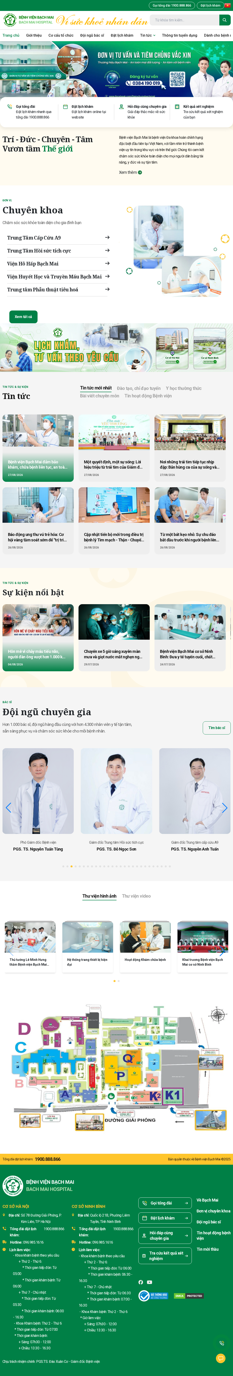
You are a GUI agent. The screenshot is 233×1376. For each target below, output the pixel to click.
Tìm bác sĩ (216, 728)
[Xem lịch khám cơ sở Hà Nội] (172, 348)
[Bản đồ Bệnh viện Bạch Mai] (116, 1063)
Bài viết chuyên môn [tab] (99, 396)
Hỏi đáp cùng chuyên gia (147, 106)
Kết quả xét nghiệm (198, 106)
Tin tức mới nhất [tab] (95, 388)
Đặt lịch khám (210, 5)
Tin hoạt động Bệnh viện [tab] (148, 396)
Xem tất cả (23, 317)
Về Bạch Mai (207, 1200)
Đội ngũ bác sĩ (209, 1221)
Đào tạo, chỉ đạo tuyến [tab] (138, 388)
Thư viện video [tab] (136, 896)
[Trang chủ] (28, 20)
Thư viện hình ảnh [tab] (99, 896)
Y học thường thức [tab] (184, 388)
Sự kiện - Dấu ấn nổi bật (199, 960)
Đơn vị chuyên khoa (213, 1211)
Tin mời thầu (208, 1249)
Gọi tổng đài (25, 106)
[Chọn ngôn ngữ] (227, 5)
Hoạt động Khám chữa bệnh (87, 960)
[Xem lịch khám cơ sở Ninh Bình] (210, 348)
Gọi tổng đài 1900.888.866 (172, 5)
